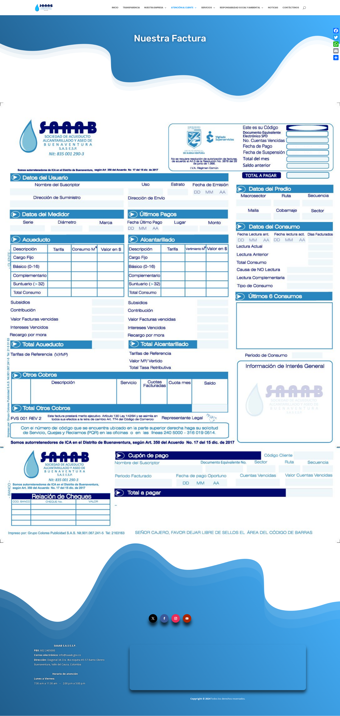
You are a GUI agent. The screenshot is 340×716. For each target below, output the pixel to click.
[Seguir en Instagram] (175, 618)
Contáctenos (290, 7)
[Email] (336, 50)
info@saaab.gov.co (70, 655)
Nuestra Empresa (153, 7)
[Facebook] (336, 30)
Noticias (273, 7)
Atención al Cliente (182, 7)
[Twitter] (336, 37)
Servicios (206, 7)
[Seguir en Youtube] (187, 618)
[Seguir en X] (153, 618)
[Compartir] (336, 57)
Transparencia (131, 7)
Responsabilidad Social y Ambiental (240, 7)
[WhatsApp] (336, 44)
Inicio (115, 7)
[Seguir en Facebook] (164, 618)
